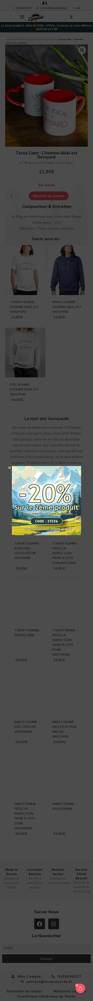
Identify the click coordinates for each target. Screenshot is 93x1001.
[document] (46, 500)
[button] (9, 467)
